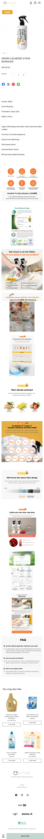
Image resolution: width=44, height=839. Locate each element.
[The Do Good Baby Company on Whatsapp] (27, 796)
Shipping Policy (32, 828)
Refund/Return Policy (21, 828)
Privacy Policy (11, 828)
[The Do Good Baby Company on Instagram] (22, 796)
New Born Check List (22, 787)
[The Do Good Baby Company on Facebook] (16, 796)
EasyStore (30, 777)
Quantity (4, 74)
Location (22, 785)
